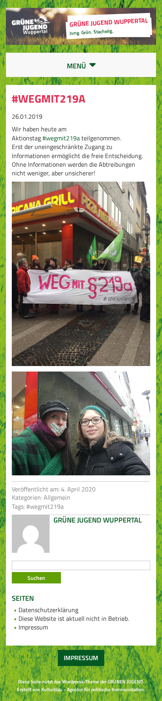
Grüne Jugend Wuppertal (97, 520)
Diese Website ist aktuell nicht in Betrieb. (73, 618)
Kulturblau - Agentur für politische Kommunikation (92, 689)
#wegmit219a (61, 138)
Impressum (33, 627)
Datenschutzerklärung (48, 610)
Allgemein (57, 497)
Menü (87, 66)
